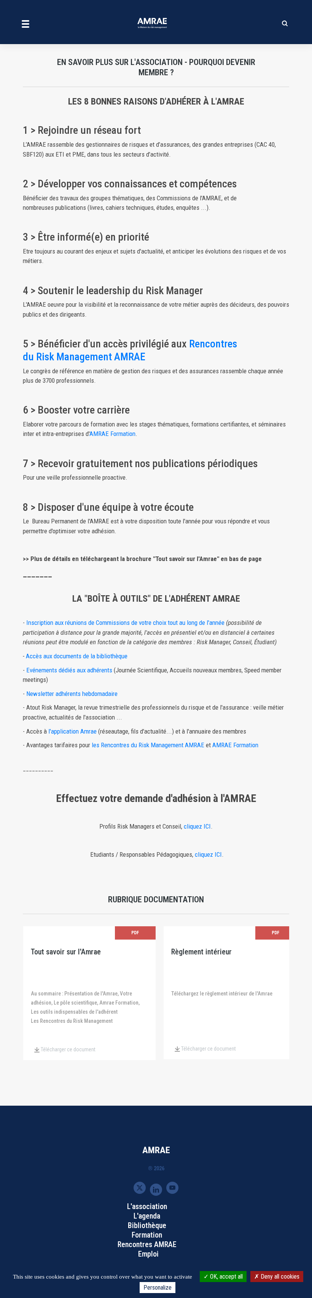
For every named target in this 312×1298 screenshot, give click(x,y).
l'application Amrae (72, 731)
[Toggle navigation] (25, 23)
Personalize (157, 1287)
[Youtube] (172, 1188)
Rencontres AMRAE (147, 1244)
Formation (147, 1234)
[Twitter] (140, 1188)
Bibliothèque (147, 1225)
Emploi (148, 1253)
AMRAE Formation (112, 433)
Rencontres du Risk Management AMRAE (130, 350)
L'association (147, 1206)
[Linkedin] (156, 1189)
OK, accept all (226, 1276)
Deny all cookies (279, 1276)
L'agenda (147, 1215)
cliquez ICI (197, 826)
